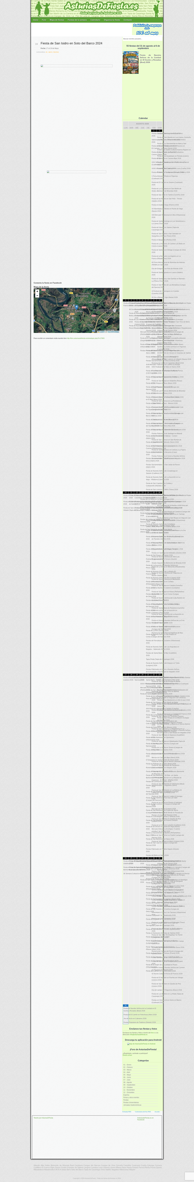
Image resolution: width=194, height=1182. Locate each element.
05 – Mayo (127, 1075)
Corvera (158, 1165)
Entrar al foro (127, 1055)
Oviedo (135, 1167)
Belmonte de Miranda (60, 1165)
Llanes (112, 1167)
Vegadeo (115, 1169)
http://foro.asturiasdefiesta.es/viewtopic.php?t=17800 (86, 338)
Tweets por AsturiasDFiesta (43, 1118)
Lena (100, 1167)
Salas (63, 1169)
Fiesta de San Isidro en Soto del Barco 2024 (71, 43)
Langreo (87, 1167)
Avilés (47, 1165)
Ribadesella (49, 1169)
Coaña (143, 1165)
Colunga (150, 1165)
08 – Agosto (127, 1082)
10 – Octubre (128, 1087)
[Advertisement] (82, 29)
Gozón (58, 1167)
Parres (141, 1167)
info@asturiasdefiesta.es (138, 1034)
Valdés (108, 1169)
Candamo (79, 1165)
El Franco (46, 1167)
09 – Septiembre (129, 1085)
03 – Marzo (127, 1070)
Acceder (157, 1111)
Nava (124, 1167)
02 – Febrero (128, 1067)
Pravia (153, 1167)
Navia (129, 1167)
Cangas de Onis (108, 1165)
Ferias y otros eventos (131, 1097)
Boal (72, 1165)
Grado (63, 1167)
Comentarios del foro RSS (143, 1111)
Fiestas (126, 1100)
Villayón (132, 1169)
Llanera (106, 1167)
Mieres (119, 1167)
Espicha (126, 1095)
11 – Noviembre (129, 1090)
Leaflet (102, 332)
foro (152, 1033)
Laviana (94, 1167)
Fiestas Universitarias (131, 1102)
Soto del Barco (77, 1169)
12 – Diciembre (128, 1092)
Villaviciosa (123, 1169)
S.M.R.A (57, 1169)
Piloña (147, 1167)
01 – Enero (127, 1065)
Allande (37, 1165)
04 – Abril (126, 1072)
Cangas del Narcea (92, 1165)
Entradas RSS (126, 1111)
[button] (76, 307)
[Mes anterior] (125, 124)
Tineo (103, 1169)
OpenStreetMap (113, 332)
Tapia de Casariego (92, 1169)
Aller (42, 1165)
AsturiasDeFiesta (90, 1178)
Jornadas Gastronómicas (132, 1105)
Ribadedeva (39, 1169)
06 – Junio (127, 1077)
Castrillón (127, 1165)
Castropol (136, 1165)
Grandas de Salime (75, 1167)
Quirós (159, 1167)
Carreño (119, 1165)
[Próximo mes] (159, 124)
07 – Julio (126, 1080)
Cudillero (37, 1167)
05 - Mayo (49, 52)
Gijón (52, 1167)
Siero (69, 1169)
